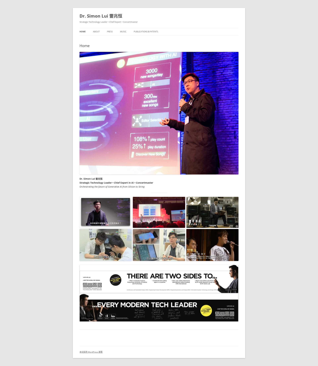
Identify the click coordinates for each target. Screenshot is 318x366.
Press (110, 31)
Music (123, 31)
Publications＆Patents (146, 31)
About (96, 31)
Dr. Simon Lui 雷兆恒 (101, 16)
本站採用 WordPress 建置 (91, 352)
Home (83, 31)
